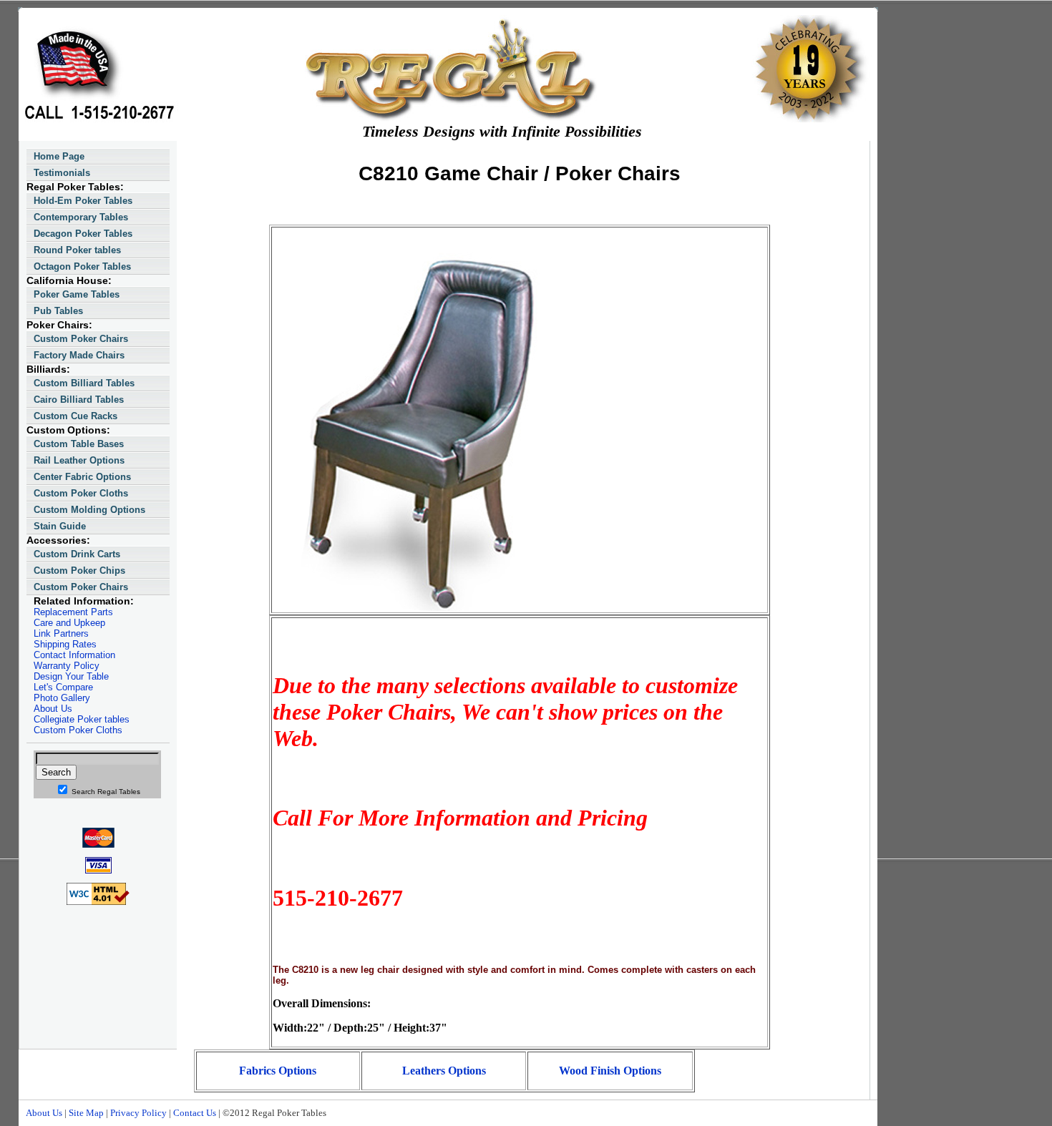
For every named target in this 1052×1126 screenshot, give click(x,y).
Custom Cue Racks (75, 416)
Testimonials (62, 172)
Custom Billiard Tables (84, 383)
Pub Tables (58, 310)
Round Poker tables (77, 250)
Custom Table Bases (79, 444)
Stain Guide (60, 526)
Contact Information (74, 655)
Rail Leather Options (79, 460)
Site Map (86, 1112)
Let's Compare (63, 687)
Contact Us (194, 1112)
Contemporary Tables (81, 217)
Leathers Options (444, 1070)
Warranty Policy (66, 665)
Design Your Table (71, 676)
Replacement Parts (73, 612)
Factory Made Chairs (79, 355)
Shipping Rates (65, 644)
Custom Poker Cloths (81, 493)
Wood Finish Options (610, 1070)
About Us (53, 708)
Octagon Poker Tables (82, 266)
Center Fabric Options (82, 476)
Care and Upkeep (69, 622)
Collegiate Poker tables (82, 719)
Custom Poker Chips (79, 570)
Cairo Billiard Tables (79, 399)
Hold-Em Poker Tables (83, 200)
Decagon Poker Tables (83, 233)
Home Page (59, 156)
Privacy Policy (138, 1112)
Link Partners (61, 633)
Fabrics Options (277, 1070)
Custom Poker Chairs (81, 338)
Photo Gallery (62, 697)
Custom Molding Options (89, 509)
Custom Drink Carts (77, 554)
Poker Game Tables (77, 294)
